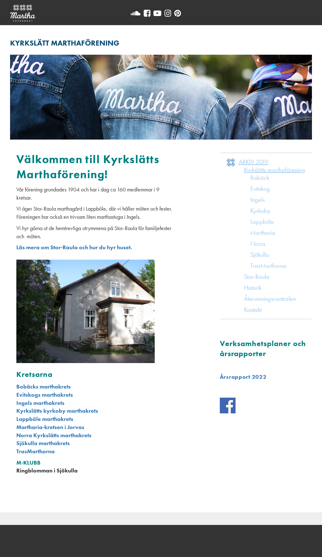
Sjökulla (259, 255)
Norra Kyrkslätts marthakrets (54, 435)
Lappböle (262, 222)
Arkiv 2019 (253, 162)
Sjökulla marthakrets (43, 443)
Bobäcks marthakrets (43, 386)
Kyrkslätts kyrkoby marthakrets (57, 410)
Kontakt (253, 310)
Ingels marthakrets (40, 402)
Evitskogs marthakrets (44, 394)
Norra (257, 244)
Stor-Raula (256, 277)
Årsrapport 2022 (243, 376)
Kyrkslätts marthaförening (274, 170)
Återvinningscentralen (270, 299)
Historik (253, 288)
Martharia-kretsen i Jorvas (50, 427)
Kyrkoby (260, 211)
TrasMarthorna (35, 451)
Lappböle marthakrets (44, 418)
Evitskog (260, 189)
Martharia (262, 233)
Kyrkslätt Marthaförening (64, 43)
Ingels (257, 200)
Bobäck (259, 178)
